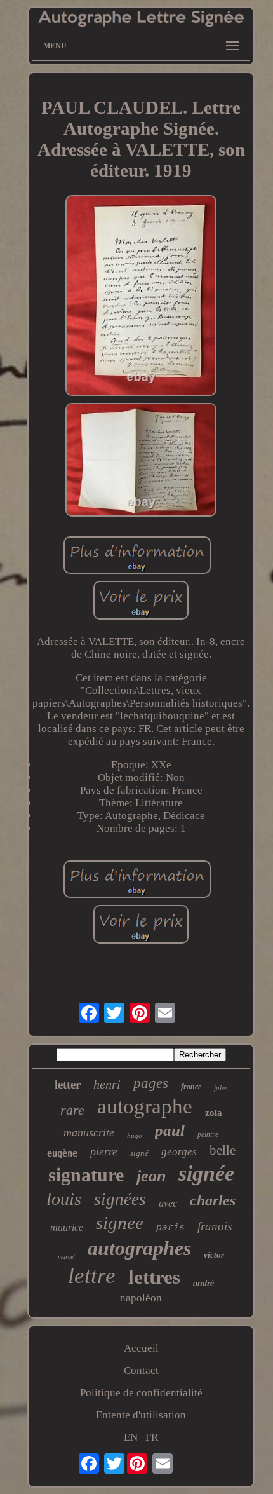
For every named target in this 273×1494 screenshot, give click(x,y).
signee (119, 1222)
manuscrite (88, 1132)
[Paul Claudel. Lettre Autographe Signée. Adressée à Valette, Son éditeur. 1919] (140, 297)
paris (170, 1228)
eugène (62, 1153)
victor (214, 1255)
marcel (66, 1256)
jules (220, 1088)
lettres (154, 1277)
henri (107, 1084)
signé (139, 1153)
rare (72, 1110)
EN (131, 1437)
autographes (139, 1248)
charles (213, 1200)
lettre (92, 1275)
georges (179, 1152)
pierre (103, 1151)
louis (63, 1199)
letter (68, 1084)
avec (168, 1203)
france (191, 1086)
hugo (134, 1135)
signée (206, 1173)
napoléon (141, 1298)
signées (120, 1199)
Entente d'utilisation (141, 1415)
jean (151, 1176)
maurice (66, 1227)
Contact (141, 1370)
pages (150, 1083)
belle (223, 1150)
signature (86, 1174)
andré (203, 1283)
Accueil (141, 1348)
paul (170, 1130)
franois (214, 1226)
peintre (207, 1134)
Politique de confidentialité (141, 1393)
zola (213, 1113)
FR (151, 1437)
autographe (144, 1106)
